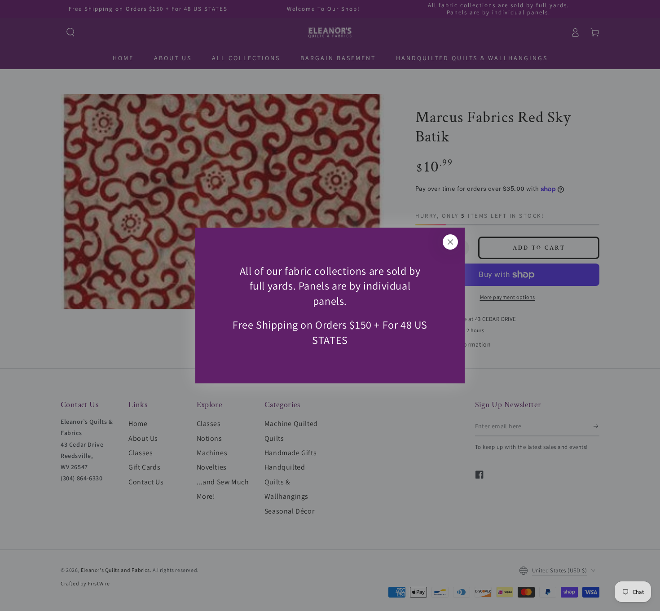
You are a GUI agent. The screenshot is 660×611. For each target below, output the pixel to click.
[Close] (450, 242)
